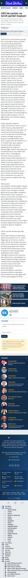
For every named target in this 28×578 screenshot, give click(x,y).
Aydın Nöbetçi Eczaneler (6, 473)
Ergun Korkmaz (13, 312)
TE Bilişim (17, 498)
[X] (12, 465)
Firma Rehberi (9, 548)
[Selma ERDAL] (4, 384)
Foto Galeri (8, 543)
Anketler (7, 556)
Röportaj (7, 552)
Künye (7, 557)
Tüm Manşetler (20, 481)
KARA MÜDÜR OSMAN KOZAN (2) (17, 391)
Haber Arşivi (19, 485)
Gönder (4, 336)
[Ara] (26, 3)
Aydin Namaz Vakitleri (6, 477)
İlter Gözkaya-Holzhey (15, 397)
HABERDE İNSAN (12, 526)
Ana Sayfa (8, 506)
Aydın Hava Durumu (18, 473)
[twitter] (15, 502)
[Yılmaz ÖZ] (4, 390)
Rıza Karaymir (12, 361)
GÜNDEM (15, 8)
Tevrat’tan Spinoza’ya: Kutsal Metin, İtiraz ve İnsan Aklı (16, 384)
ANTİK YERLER (11, 510)
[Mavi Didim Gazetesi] (14, 3)
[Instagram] (15, 465)
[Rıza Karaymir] (4, 363)
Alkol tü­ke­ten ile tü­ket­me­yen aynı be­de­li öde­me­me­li (16, 426)
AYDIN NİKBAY (12, 376)
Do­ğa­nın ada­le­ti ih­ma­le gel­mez (16, 378)
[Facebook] (10, 465)
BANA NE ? (11, 398)
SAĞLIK (24, 494)
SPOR (11, 494)
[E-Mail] (10, 315)
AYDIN (3, 494)
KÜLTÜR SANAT (12, 528)
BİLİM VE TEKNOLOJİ (13, 515)
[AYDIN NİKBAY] (4, 377)
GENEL (21, 8)
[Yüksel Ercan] (4, 418)
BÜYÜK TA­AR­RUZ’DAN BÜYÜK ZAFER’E (16, 363)
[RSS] (18, 465)
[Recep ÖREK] (4, 404)
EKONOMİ (10, 521)
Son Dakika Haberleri (5, 486)
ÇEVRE (7, 494)
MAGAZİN (10, 530)
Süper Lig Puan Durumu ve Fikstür (17, 570)
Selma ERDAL (11, 382)
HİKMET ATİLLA (12, 424)
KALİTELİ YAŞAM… (13, 371)
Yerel (9, 541)
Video (7, 545)
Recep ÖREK (11, 404)
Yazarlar (7, 546)
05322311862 (15, 457)
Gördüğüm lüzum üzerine (15, 419)
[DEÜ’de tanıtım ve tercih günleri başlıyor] (14, 31)
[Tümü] (26, 358)
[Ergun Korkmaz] (4, 312)
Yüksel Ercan (12, 417)
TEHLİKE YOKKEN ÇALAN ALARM (17, 412)
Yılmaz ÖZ (11, 390)
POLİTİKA (10, 532)
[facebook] (8, 502)
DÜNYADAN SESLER (13, 405)
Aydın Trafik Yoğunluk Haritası (19, 477)
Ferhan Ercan (12, 369)
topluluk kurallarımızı (15, 341)
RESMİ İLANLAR (5, 8)
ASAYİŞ (19, 494)
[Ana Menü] (1, 3)
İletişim (7, 559)
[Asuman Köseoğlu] (4, 411)
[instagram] (22, 502)
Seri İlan (7, 550)
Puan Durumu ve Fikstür (7, 481)
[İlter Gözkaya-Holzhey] (4, 397)
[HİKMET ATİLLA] (4, 425)
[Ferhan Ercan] (4, 370)
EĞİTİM (15, 494)
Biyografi (8, 554)
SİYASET (23, 492)
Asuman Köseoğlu (13, 410)
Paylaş (4, 34)
